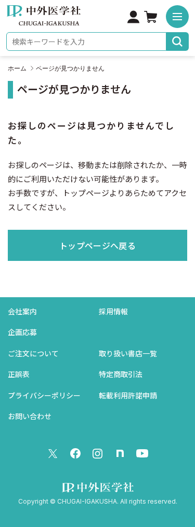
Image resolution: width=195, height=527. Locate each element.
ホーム (17, 68)
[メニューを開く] (177, 16)
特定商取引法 (120, 374)
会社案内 (22, 311)
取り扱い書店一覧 (128, 353)
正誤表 (19, 374)
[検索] (177, 41)
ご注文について (33, 353)
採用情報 (113, 311)
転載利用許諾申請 (128, 395)
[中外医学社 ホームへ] (43, 18)
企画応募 (22, 332)
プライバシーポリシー (44, 395)
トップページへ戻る (97, 246)
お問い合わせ (29, 416)
